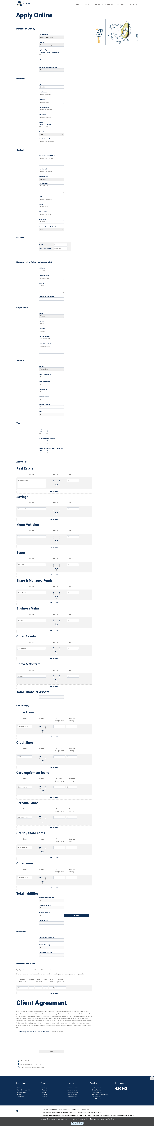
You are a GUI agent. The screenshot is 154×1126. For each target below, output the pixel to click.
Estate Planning (96, 1090)
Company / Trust (45, 52)
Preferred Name (44, 107)
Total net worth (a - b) (45, 952)
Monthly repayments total (46, 897)
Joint (56, 484)
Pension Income (44, 396)
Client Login (133, 4)
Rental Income (43, 389)
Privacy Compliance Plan (82, 1109)
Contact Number (44, 275)
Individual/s (53, 52)
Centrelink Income (44, 404)
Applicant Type (43, 50)
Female (48, 124)
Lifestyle (44, 1094)
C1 (53, 480)
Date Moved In (43, 169)
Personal (44, 1090)
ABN (40, 59)
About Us (19, 1094)
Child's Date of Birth (45, 248)
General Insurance (72, 1094)
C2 (58, 480)
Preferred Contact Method (47, 227)
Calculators (99, 4)
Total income (43, 412)
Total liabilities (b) (44, 945)
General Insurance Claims (24, 1090)
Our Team (87, 4)
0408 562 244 (24, 1061)
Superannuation (96, 1096)
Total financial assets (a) (46, 937)
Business (44, 1096)
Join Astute (20, 1096)
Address (41, 283)
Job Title (41, 321)
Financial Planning (97, 1092)
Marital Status (43, 132)
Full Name (42, 268)
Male (41, 124)
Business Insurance (72, 1088)
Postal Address (43, 183)
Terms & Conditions (57, 1031)
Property (44, 1088)
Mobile (41, 204)
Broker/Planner (43, 34)
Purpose (41, 42)
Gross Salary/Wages (45, 374)
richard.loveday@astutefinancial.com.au (32, 1067)
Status (41, 313)
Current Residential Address (47, 156)
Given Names (43, 92)
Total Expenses (43, 920)
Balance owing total (45, 905)
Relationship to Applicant (46, 296)
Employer (42, 328)
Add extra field (54, 491)
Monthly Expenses (44, 912)
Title (40, 84)
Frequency (42, 366)
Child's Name (43, 245)
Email (40, 196)
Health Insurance (72, 1096)
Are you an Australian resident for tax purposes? (53, 429)
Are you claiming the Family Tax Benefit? (51, 448)
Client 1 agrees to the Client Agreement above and (41, 1031)
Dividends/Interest (44, 381)
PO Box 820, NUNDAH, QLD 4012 (30, 1064)
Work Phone (42, 219)
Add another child (55, 254)
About (78, 4)
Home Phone (43, 211)
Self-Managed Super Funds (100, 1094)
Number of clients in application (48, 67)
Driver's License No (44, 139)
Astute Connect (21, 1092)
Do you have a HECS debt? (47, 438)
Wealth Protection (97, 1099)
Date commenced (44, 336)
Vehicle (44, 1092)
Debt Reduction (96, 1088)
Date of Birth (42, 114)
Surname (42, 99)
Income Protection (72, 1090)
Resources (121, 4)
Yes (41, 431)
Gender (41, 122)
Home (19, 1088)
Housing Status (43, 176)
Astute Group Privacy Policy (66, 1109)
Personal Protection (72, 1092)
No (47, 431)
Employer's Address (45, 343)
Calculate (76, 915)
